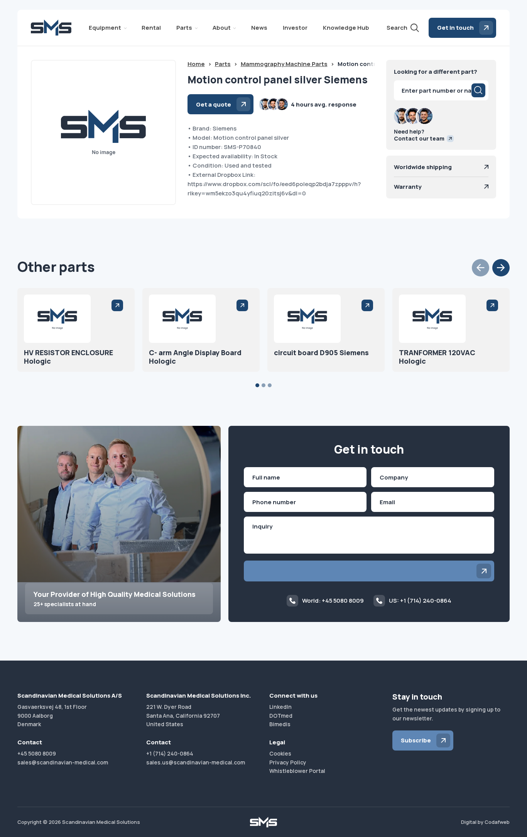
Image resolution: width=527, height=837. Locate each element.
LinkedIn (280, 706)
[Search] (478, 90)
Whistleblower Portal (297, 770)
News (259, 28)
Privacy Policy (287, 762)
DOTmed (280, 715)
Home (196, 64)
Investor (295, 28)
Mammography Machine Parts (284, 64)
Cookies (280, 753)
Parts (184, 28)
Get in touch (455, 28)
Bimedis (280, 724)
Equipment (105, 28)
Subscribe (416, 740)
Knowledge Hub (346, 28)
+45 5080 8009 (36, 753)
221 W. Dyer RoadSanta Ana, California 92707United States (183, 715)
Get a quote (213, 104)
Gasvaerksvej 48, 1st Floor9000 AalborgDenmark (52, 715)
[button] (480, 267)
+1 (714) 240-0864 (169, 753)
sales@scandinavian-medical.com (62, 762)
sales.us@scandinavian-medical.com (195, 762)
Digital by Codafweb (485, 821)
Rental (151, 28)
